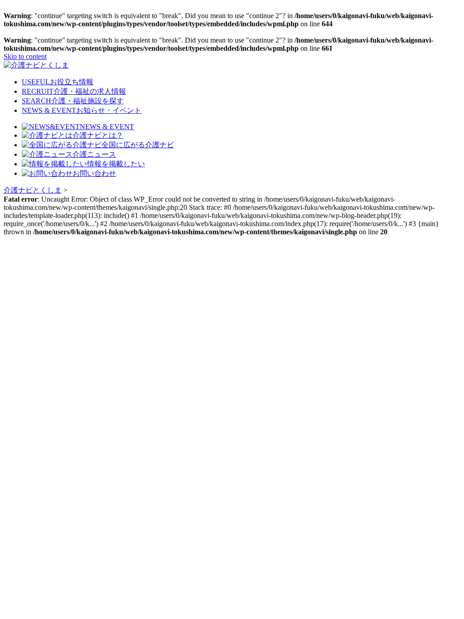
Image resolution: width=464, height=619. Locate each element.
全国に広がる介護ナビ (138, 145)
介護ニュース (94, 154)
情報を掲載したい (116, 164)
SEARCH (73, 101)
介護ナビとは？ (97, 135)
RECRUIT (74, 91)
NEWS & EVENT (81, 110)
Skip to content (25, 56)
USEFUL (57, 82)
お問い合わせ (94, 173)
